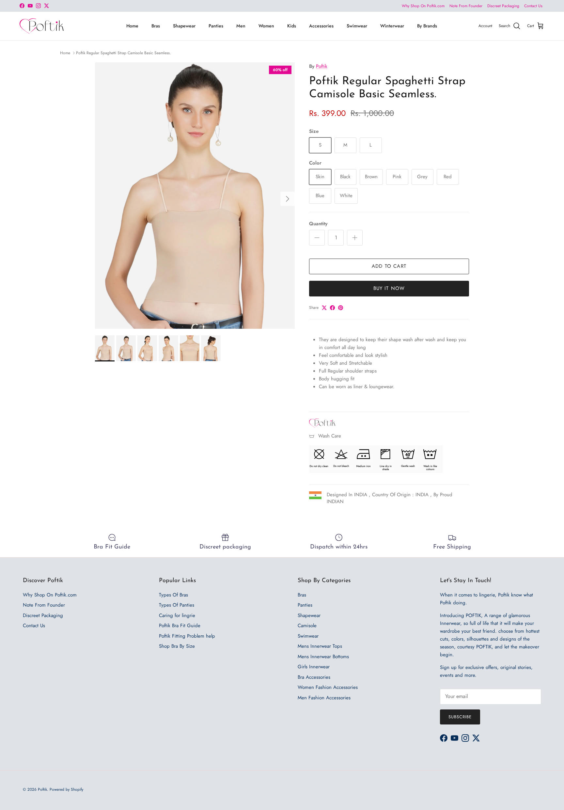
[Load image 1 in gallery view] (195, 195)
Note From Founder (465, 6)
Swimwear (357, 26)
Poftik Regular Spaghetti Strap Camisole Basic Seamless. (123, 53)
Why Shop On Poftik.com (423, 6)
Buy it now (389, 288)
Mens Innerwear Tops (320, 646)
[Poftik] (42, 26)
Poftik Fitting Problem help (187, 636)
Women (266, 26)
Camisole (307, 625)
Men (240, 26)
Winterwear (392, 26)
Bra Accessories (314, 677)
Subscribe (460, 717)
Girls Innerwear (314, 666)
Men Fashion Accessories (324, 697)
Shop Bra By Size (177, 646)
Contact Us (533, 6)
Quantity (318, 223)
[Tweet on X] (324, 307)
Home (132, 26)
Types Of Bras (173, 594)
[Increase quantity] (355, 238)
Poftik (321, 66)
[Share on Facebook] (332, 307)
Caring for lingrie (177, 615)
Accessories (321, 26)
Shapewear (184, 26)
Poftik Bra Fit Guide (179, 625)
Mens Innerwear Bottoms (323, 656)
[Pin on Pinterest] (340, 307)
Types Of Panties (176, 605)
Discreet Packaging (503, 6)
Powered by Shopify (66, 789)
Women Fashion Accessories (328, 687)
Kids (291, 26)
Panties (216, 26)
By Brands (427, 26)
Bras (155, 26)
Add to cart (389, 266)
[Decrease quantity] (317, 238)
